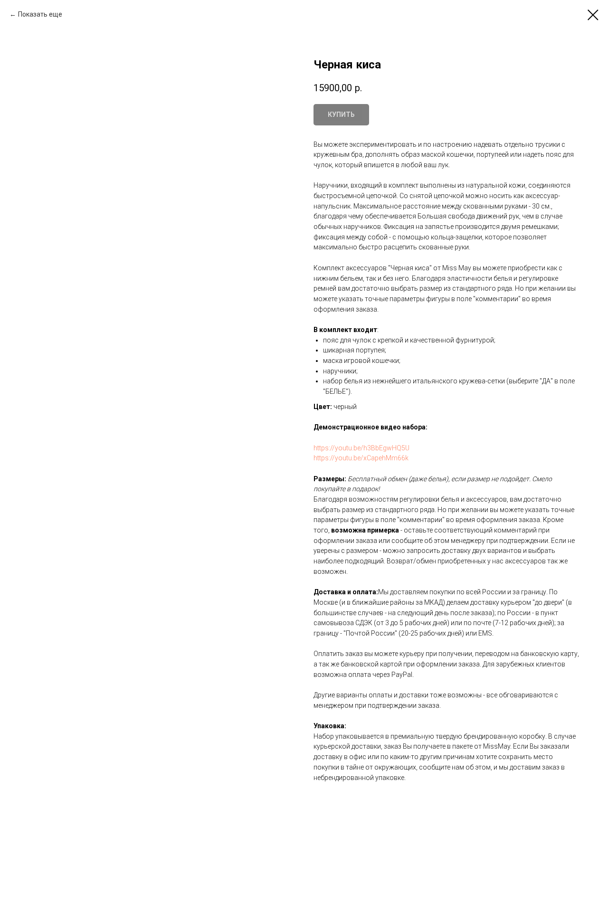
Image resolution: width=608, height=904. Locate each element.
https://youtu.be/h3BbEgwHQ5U (361, 448)
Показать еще (40, 14)
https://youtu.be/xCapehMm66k (361, 458)
